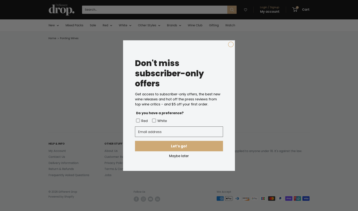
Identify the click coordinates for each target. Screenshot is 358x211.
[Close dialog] (230, 44)
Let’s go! (179, 146)
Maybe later (179, 155)
